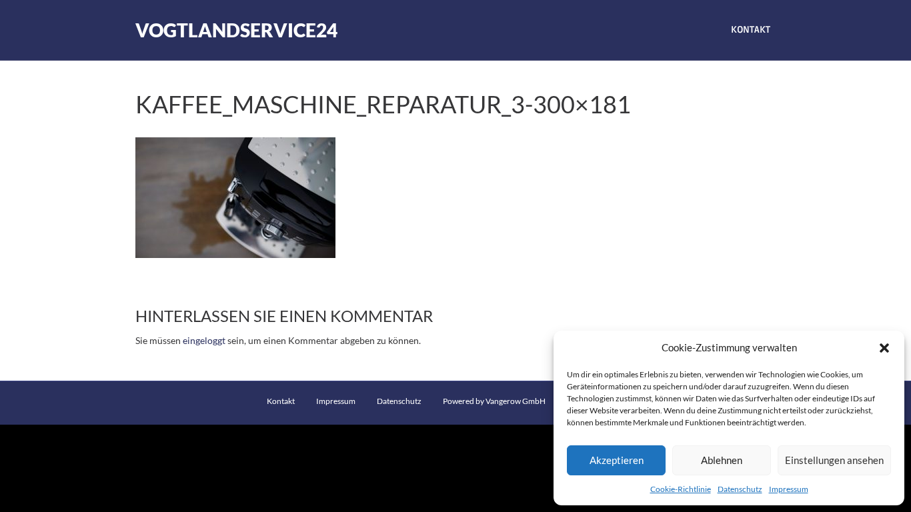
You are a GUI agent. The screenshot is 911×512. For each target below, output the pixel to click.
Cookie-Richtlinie (680, 489)
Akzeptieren (617, 460)
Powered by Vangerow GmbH (494, 401)
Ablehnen (721, 460)
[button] (884, 348)
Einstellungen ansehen (834, 460)
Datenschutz (740, 489)
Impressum (788, 489)
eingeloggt (204, 340)
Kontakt (750, 29)
